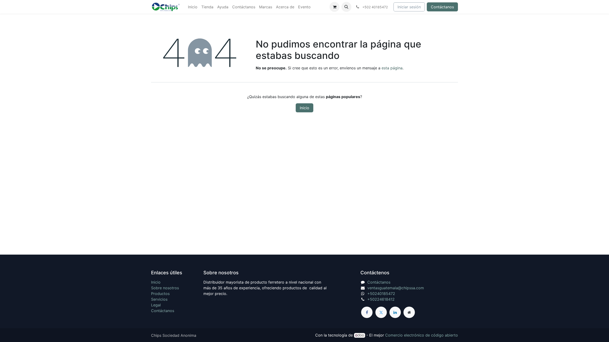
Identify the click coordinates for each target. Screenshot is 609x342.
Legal (156, 305)
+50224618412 (381, 299)
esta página (392, 68)
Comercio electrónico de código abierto (421, 335)
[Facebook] (367, 312)
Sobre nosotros (165, 287)
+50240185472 (381, 293)
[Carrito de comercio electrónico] (334, 7)
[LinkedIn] (395, 312)
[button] (346, 7)
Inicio (304, 107)
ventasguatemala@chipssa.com (395, 287)
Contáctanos (442, 7)
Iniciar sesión (409, 7)
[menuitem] (192, 7)
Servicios (159, 299)
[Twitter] (381, 312)
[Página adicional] (409, 312)
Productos (160, 293)
